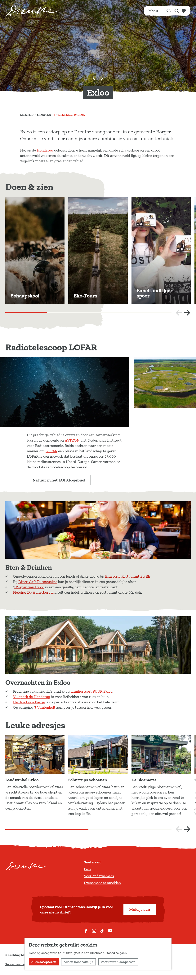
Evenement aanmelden (102, 882)
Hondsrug (45, 150)
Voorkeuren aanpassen (118, 962)
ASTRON (72, 440)
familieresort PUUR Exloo (91, 691)
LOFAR (51, 451)
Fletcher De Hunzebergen (33, 592)
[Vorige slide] (178, 312)
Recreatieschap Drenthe (21, 964)
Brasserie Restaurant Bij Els (128, 576)
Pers (87, 869)
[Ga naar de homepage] (32, 10)
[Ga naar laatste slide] (94, 78)
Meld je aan (139, 909)
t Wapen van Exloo (29, 587)
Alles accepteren (43, 962)
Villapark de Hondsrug (31, 696)
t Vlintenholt (45, 707)
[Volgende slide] (102, 78)
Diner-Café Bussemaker (37, 581)
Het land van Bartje (29, 702)
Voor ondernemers (99, 876)
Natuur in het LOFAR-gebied (59, 480)
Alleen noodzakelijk (78, 962)
